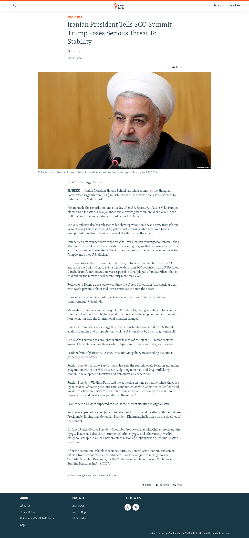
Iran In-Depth (80, 512)
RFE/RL (75, 51)
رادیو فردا (219, 5)
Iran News (74, 16)
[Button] (177, 67)
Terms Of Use (28, 512)
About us (25, 505)
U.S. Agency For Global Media (37, 518)
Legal (23, 525)
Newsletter (235, 5)
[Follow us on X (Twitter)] (127, 507)
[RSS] (135, 507)
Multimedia (79, 518)
